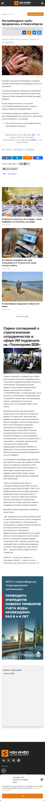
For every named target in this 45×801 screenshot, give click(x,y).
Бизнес (9, 149)
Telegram (33, 140)
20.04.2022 (10, 29)
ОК (22, 796)
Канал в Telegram (11, 169)
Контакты (5, 766)
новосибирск (29, 149)
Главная (4, 14)
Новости (11, 14)
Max (33, 135)
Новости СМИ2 (9, 673)
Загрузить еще (22, 316)
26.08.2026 (6, 225)
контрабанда (18, 149)
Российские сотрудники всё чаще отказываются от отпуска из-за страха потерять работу (19, 263)
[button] (42, 780)
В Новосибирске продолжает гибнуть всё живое (20, 305)
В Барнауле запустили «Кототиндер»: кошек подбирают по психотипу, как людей (22, 220)
